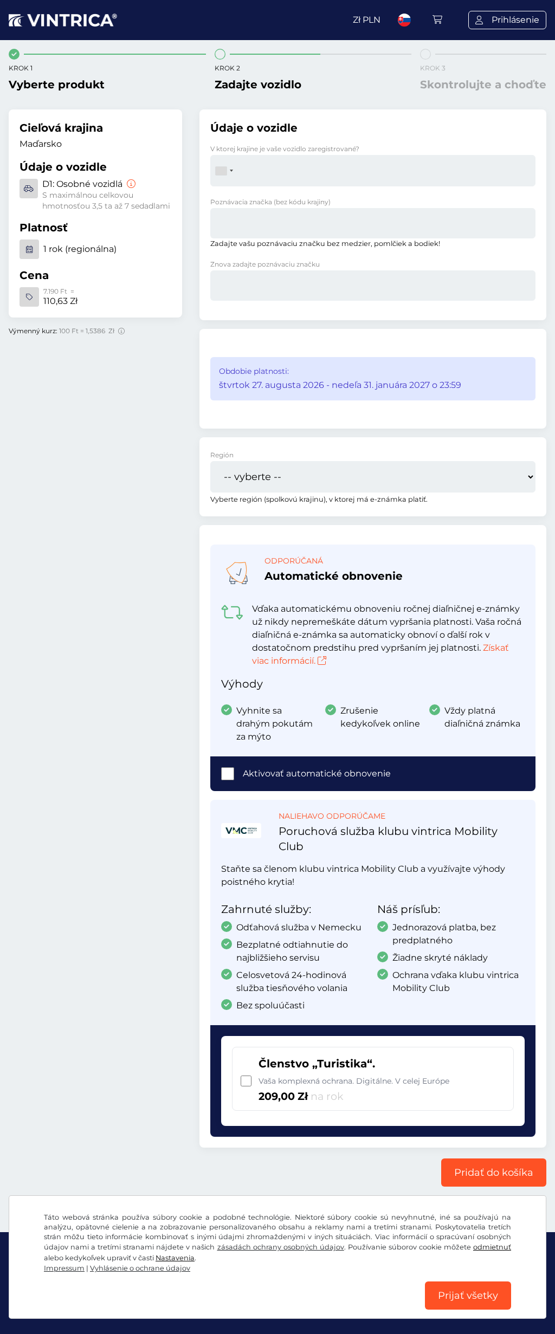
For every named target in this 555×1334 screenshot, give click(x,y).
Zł (366, 20)
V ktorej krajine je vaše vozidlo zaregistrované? (284, 149)
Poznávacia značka (270, 202)
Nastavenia (175, 1258)
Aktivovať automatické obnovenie (317, 773)
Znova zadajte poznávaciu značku (265, 264)
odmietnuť (492, 1247)
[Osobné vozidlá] (130, 184)
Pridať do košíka (493, 1172)
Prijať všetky (468, 1295)
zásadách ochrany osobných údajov (280, 1247)
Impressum (64, 1268)
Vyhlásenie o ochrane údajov (140, 1268)
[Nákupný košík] (437, 20)
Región (222, 455)
